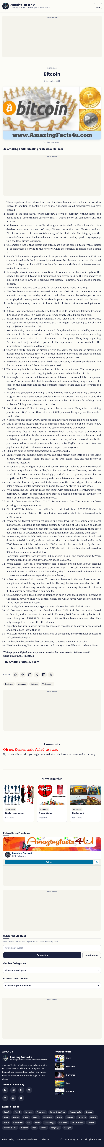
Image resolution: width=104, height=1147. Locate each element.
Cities (25, 1117)
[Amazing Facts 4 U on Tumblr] (5, 1098)
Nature (93, 1117)
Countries (41, 1112)
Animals (28, 1112)
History (24, 1127)
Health (17, 1112)
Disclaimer (44, 1139)
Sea (28, 1122)
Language (55, 1127)
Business (52, 68)
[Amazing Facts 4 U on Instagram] (30, 675)
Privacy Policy (8, 1139)
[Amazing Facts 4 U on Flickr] (13, 1098)
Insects (91, 1122)
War (34, 1127)
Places (16, 1117)
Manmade (22, 684)
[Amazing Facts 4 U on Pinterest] (21, 1090)
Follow (49, 862)
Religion (68, 1127)
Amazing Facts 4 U (22, 853)
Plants (36, 1117)
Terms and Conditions (27, 1139)
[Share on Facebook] (23, 675)
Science (34, 684)
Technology (47, 684)
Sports (43, 1127)
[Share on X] (37, 675)
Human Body (75, 1112)
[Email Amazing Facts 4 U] (21, 1098)
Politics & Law (10, 1127)
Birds (37, 1122)
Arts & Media (77, 1122)
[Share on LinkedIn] (44, 675)
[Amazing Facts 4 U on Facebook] (5, 1090)
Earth (6, 1122)
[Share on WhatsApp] (16, 675)
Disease (69, 1117)
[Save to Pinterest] (51, 675)
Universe (82, 1117)
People (7, 1112)
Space (59, 1117)
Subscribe (42, 955)
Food (6, 1117)
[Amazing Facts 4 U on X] (29, 1090)
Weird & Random (57, 1112)
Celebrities (18, 1122)
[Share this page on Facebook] (96, 862)
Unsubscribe (91, 955)
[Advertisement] (52, 38)
